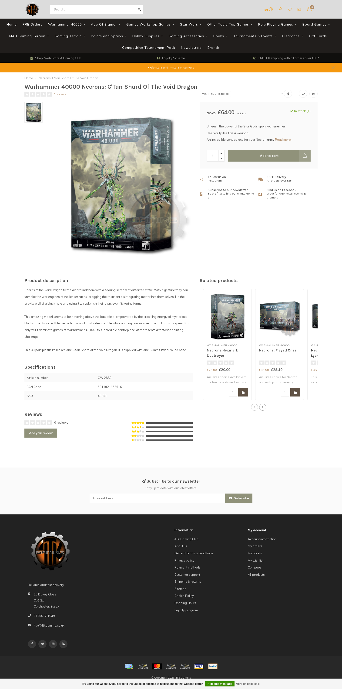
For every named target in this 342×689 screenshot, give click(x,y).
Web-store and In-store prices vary (171, 67)
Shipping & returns (187, 581)
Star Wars (189, 24)
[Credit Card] (129, 666)
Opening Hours (185, 603)
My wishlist (255, 560)
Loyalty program (186, 610)
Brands (214, 48)
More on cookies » (248, 684)
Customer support (187, 574)
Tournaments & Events (253, 36)
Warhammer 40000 (65, 24)
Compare (254, 567)
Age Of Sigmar (104, 24)
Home (12, 24)
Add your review (41, 433)
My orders (255, 546)
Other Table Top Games (228, 24)
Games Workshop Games (148, 24)
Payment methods (187, 567)
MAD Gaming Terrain (27, 36)
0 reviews (60, 94)
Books (218, 36)
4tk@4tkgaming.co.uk (49, 625)
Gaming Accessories (186, 36)
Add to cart (269, 156)
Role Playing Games (275, 24)
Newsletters (191, 48)
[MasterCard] (157, 666)
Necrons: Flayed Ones (278, 350)
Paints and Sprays (107, 36)
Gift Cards (318, 36)
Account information (262, 539)
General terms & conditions (193, 553)
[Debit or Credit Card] (143, 666)
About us (180, 546)
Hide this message (220, 684)
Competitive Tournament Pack (148, 48)
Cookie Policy (184, 596)
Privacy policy (184, 560)
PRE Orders (32, 24)
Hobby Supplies (145, 36)
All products (256, 574)
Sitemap (180, 589)
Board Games (314, 24)
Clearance (291, 36)
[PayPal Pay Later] (185, 666)
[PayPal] (171, 666)
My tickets (255, 553)
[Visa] (199, 666)
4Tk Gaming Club (186, 539)
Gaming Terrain (68, 36)
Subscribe (241, 498)
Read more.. (283, 139)
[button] (254, 407)
